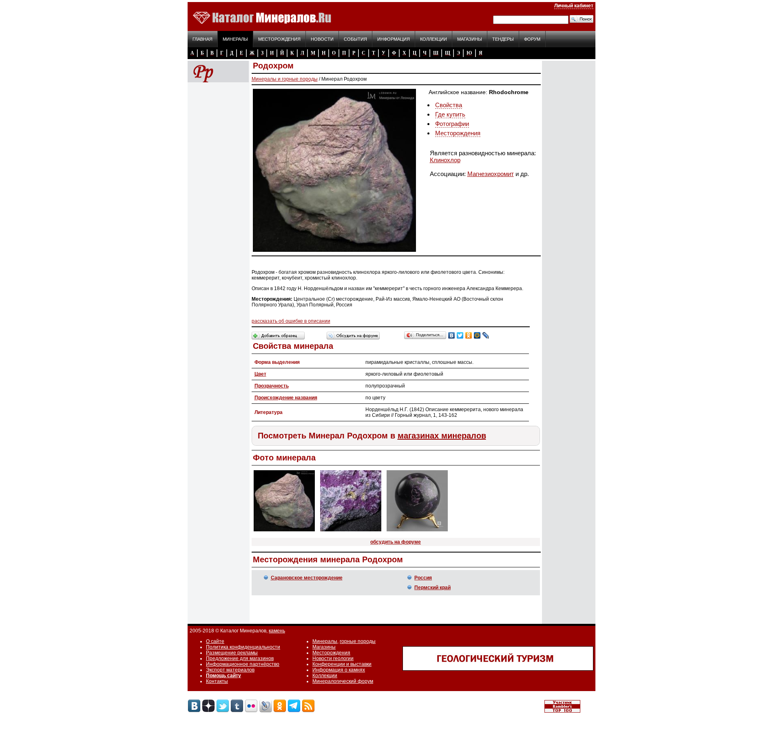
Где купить (450, 114)
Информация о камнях (338, 670)
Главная (202, 39)
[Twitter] (460, 335)
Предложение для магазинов (240, 658)
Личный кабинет (573, 6)
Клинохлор (445, 159)
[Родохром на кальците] (284, 532)
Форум (532, 39)
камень (277, 631)
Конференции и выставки (342, 664)
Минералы (235, 39)
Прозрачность (271, 386)
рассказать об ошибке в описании (291, 321)
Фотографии (452, 123)
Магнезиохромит (490, 173)
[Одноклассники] (468, 335)
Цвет (260, 374)
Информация (393, 39)
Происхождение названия (285, 398)
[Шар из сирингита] (417, 532)
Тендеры (503, 39)
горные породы (358, 641)
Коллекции (433, 39)
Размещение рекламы (232, 653)
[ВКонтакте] (451, 335)
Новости (322, 39)
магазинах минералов (442, 435)
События (355, 39)
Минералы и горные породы (285, 79)
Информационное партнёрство (242, 664)
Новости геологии (333, 658)
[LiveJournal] (486, 335)
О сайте (215, 641)
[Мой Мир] (477, 335)
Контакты (217, 681)
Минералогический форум (342, 681)
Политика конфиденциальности (243, 647)
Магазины (469, 39)
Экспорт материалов (230, 670)
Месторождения (279, 39)
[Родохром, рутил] (350, 532)
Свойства (448, 104)
